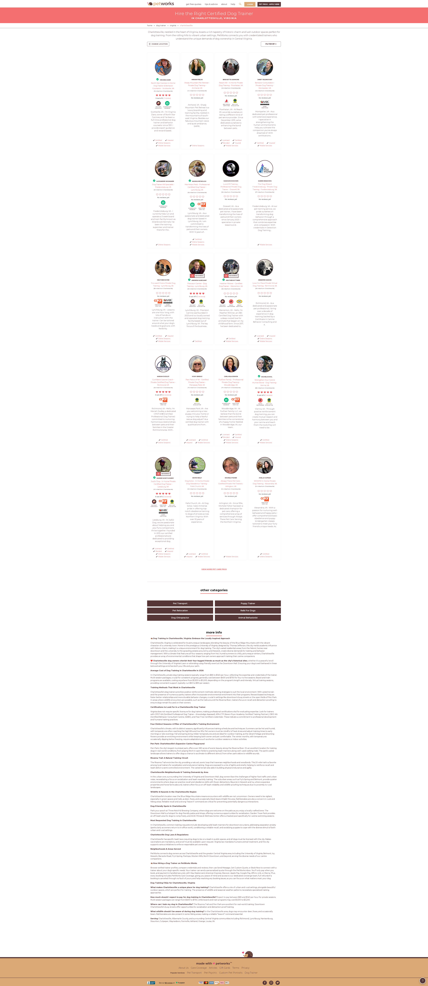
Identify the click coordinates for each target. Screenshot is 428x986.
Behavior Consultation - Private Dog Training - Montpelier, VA (265, 85)
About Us (184, 967)
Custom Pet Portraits (230, 972)
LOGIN (250, 4)
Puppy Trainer (248, 603)
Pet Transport (180, 603)
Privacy (245, 967)
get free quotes (193, 4)
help (233, 4)
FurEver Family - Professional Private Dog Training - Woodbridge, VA (231, 382)
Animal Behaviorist (248, 618)
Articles (213, 967)
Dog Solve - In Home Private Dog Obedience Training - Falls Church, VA (197, 483)
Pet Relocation (180, 610)
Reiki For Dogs (247, 610)
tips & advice (211, 4)
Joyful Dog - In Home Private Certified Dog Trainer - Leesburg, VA (163, 484)
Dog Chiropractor (180, 618)
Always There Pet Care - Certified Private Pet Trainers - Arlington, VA (231, 483)
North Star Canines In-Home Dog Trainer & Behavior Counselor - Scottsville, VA (163, 85)
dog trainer (161, 25)
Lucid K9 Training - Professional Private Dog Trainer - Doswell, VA (231, 186)
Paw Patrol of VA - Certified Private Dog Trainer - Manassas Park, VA (197, 382)
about (224, 4)
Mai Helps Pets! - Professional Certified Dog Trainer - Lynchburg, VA (197, 187)
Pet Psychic (210, 972)
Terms (235, 967)
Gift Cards (224, 967)
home (149, 25)
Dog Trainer (251, 972)
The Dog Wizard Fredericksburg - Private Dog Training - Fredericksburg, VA (264, 186)
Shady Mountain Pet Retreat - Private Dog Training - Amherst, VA (197, 85)
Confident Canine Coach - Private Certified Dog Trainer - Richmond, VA (163, 382)
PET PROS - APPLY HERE (269, 4)
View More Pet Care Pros (214, 569)
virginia (173, 25)
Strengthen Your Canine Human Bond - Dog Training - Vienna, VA (264, 382)
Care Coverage (199, 967)
